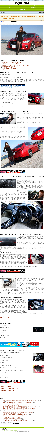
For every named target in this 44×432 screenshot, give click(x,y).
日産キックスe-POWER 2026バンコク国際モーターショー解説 (13, 415)
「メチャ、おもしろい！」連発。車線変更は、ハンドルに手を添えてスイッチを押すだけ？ (16, 64)
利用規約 (8, 430)
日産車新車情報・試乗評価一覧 (7, 390)
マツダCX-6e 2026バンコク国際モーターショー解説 (11, 417)
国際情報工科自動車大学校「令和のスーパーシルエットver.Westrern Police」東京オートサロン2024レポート (20, 400)
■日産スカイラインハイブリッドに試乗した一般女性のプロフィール (13, 62)
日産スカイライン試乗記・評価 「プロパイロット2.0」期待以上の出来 (14, 407)
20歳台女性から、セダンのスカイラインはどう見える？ (11, 63)
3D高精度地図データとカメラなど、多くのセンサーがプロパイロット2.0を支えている (15, 65)
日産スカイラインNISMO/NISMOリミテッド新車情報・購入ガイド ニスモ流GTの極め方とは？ (18, 402)
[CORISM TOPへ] (22, 3)
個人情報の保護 (15, 430)
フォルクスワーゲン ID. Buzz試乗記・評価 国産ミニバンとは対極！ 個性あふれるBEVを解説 (18, 412)
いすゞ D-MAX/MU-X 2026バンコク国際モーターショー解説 (12, 419)
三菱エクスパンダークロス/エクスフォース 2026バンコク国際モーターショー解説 (16, 414)
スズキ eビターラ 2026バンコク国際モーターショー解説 (12, 418)
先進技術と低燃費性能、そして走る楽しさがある (9, 68)
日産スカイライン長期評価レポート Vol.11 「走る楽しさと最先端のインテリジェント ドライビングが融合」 (20, 404)
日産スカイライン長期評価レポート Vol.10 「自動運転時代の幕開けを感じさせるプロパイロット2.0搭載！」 (20, 406)
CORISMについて (4, 430)
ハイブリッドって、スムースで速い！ (8, 67)
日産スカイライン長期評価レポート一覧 (9, 388)
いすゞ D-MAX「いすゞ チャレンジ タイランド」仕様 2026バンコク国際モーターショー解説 (17, 420)
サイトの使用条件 (11, 430)
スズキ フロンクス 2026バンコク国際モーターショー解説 (12, 413)
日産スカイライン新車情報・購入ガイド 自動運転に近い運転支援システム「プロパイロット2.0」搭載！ (19, 408)
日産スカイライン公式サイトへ (7, 317)
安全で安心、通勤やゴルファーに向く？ (8, 66)
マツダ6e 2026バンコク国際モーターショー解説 (10, 416)
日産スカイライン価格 (5, 69)
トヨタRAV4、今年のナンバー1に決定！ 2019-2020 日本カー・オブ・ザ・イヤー (15, 405)
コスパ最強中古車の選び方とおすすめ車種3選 (10, 403)
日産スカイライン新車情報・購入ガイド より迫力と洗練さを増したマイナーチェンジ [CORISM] (18, 409)
